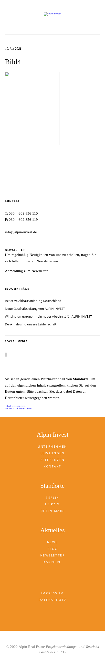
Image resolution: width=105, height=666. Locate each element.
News (52, 542)
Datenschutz (52, 600)
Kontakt (52, 466)
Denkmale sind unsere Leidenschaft (30, 324)
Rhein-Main (52, 511)
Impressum (52, 593)
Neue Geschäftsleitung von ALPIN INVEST (35, 308)
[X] (6, 355)
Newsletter (52, 555)
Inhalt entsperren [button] (15, 406)
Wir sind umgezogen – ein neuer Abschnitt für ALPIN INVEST (48, 316)
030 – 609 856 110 (23, 213)
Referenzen (53, 460)
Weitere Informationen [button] (18, 408)
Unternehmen (52, 446)
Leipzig (52, 504)
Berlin (52, 498)
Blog (52, 549)
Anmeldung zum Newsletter (26, 271)
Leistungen (53, 453)
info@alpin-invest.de (21, 232)
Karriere (52, 562)
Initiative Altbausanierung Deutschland (33, 301)
